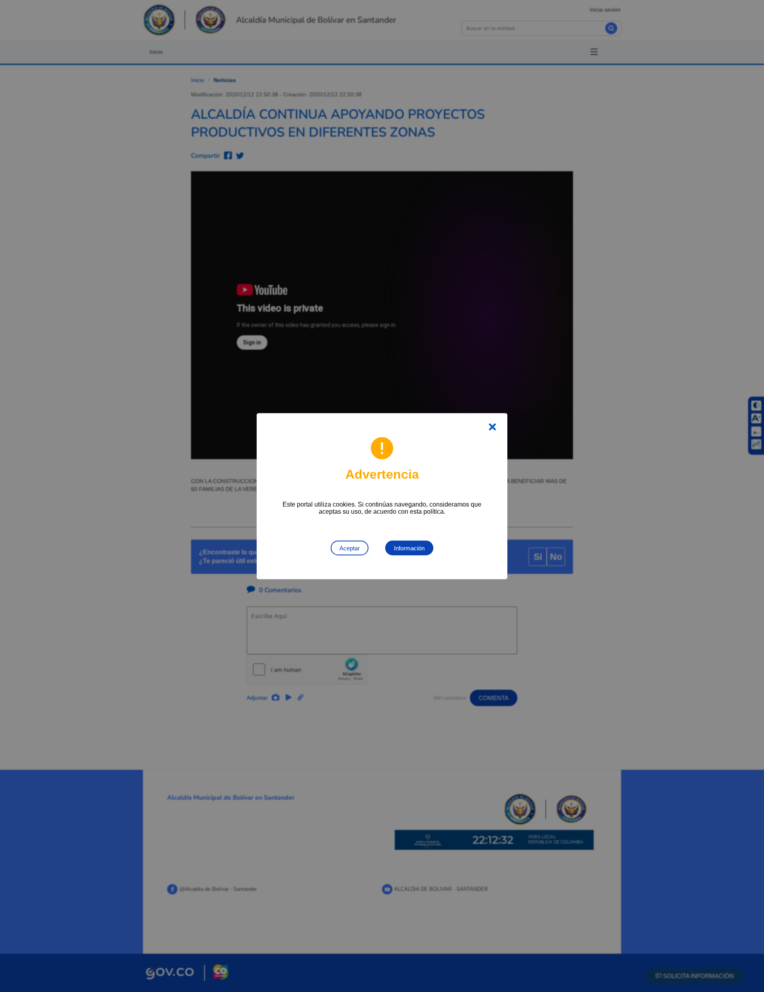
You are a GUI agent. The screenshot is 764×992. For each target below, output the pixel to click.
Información (409, 547)
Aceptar (349, 547)
